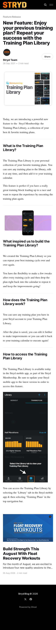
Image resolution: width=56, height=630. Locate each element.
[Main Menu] (51, 5)
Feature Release (12, 16)
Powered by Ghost (28, 607)
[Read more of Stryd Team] (7, 52)
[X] (25, 599)
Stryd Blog (23, 593)
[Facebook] (31, 599)
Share (47, 56)
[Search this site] (45, 4)
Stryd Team (10, 59)
